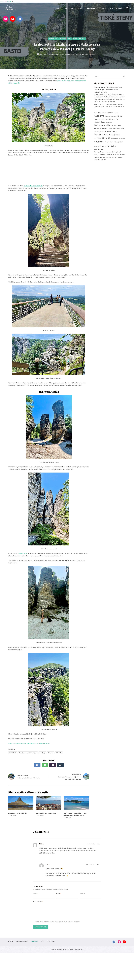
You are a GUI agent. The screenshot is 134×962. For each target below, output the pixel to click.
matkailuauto (111, 131)
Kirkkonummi (109, 122)
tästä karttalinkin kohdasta (33, 186)
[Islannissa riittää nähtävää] (20, 803)
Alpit (99, 112)
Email (58, 893)
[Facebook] (20, 19)
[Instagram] (5, 19)
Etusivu (57, 8)
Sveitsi (96, 157)
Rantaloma (103, 146)
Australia (109, 113)
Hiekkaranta (113, 116)
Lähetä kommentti (41, 927)
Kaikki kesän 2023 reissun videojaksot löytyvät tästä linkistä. (29, 743)
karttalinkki (23, 553)
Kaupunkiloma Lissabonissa (46, 813)
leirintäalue (97, 128)
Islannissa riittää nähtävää (17, 813)
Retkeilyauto (99, 149)
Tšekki (75, 38)
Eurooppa (63, 38)
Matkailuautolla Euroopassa (28, 753)
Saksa (69, 38)
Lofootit (104, 128)
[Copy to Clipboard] (60, 765)
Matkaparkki (99, 138)
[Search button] (124, 76)
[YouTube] (13, 19)
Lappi (119, 125)
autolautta (116, 112)
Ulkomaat (91, 8)
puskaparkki (118, 142)
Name (35, 893)
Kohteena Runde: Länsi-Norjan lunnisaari (108, 87)
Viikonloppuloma (100, 160)
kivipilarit (12, 753)
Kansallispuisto (100, 119)
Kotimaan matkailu (73, 8)
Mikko (41, 844)
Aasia (95, 112)
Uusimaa (114, 157)
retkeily (42, 753)
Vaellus (120, 157)
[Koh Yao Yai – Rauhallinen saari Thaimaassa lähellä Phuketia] (76, 803)
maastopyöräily (99, 131)
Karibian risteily (113, 119)
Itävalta (119, 116)
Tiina (47, 864)
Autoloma (99, 115)
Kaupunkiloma (99, 122)
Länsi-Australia (118, 128)
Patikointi (99, 141)
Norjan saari (114, 138)
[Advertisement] (48, 171)
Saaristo (117, 154)
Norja (107, 138)
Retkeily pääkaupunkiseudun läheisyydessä (107, 152)
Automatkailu (53, 38)
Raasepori (96, 146)
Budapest (107, 116)
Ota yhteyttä (116, 8)
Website (82, 893)
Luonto (110, 128)
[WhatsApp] (45, 765)
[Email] (52, 765)
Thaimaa (102, 157)
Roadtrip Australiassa (106, 155)
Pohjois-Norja (109, 142)
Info (104, 8)
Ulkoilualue (108, 157)
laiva (115, 125)
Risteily (96, 154)
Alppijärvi (103, 112)
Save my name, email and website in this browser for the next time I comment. (57, 921)
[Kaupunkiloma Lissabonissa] (48, 803)
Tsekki (58, 753)
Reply (98, 844)
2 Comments (93, 54)
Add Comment (38, 901)
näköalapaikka (122, 138)
